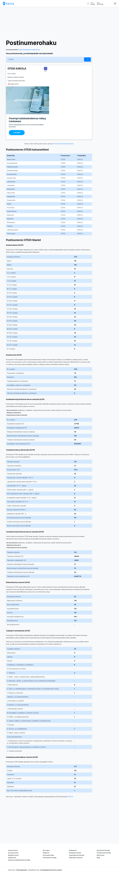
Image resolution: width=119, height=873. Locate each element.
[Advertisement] (59, 23)
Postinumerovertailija (49, 857)
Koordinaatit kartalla (103, 850)
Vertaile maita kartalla (104, 853)
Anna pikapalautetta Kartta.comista (51, 870)
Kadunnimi (11, 155)
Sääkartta (46, 853)
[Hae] (87, 59)
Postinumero (65, 155)
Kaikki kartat (12, 857)
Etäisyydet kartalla (75, 853)
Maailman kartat (13, 855)
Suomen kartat (13, 850)
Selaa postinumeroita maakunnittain (29, 49)
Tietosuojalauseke (21, 870)
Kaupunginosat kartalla (76, 855)
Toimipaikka (81, 155)
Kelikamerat (73, 850)
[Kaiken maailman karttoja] (8, 3)
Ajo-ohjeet (46, 850)
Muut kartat (100, 855)
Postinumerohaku (31, 42)
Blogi (98, 857)
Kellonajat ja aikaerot (76, 857)
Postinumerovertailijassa (63, 144)
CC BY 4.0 (70, 796)
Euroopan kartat (13, 853)
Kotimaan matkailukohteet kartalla (19, 860)
